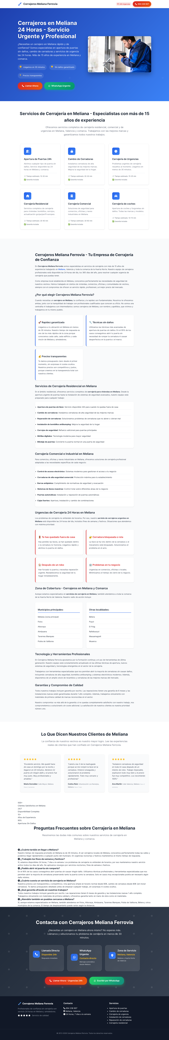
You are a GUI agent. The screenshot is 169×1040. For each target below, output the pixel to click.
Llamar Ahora (31, 86)
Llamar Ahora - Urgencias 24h (67, 980)
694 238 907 (143, 4)
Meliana (61, 269)
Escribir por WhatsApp (108, 980)
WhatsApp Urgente (60, 86)
